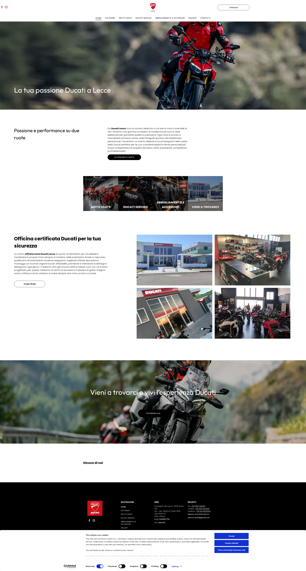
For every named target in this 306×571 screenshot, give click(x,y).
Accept (232, 536)
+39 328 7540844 (202, 509)
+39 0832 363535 (198, 506)
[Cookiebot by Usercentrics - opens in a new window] (70, 566)
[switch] (122, 566)
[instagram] (6, 7)
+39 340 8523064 (203, 511)
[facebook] (2, 7)
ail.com (207, 517)
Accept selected (231, 543)
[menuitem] (98, 18)
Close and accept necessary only (231, 550)
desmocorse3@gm (196, 517)
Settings (175, 566)
